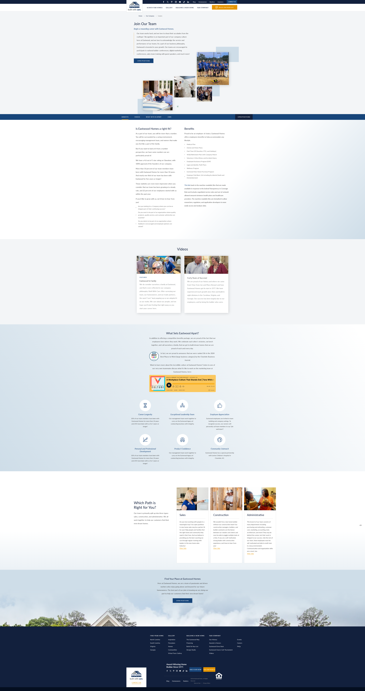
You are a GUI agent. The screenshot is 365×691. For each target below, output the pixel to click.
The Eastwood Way (193, 639)
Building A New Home (195, 635)
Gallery (169, 7)
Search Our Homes (155, 7)
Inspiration (171, 639)
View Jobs (183, 548)
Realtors (212, 2)
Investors (220, 2)
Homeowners (202, 2)
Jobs (169, 117)
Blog (194, 2)
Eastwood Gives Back (216, 646)
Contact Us (136, 682)
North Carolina (155, 639)
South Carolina (155, 643)
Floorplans (171, 643)
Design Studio (191, 650)
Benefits (125, 117)
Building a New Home (185, 7)
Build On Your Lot (192, 646)
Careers (239, 643)
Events (239, 639)
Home (140, 16)
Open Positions (143, 61)
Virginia (152, 646)
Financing (189, 643)
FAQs (239, 646)
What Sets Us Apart (153, 117)
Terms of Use (197, 683)
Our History (213, 639)
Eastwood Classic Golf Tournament (221, 650)
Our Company (203, 7)
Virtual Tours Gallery (175, 653)
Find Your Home (157, 635)
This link (187, 185)
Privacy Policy (206, 683)
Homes (170, 646)
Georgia (153, 650)
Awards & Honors (215, 643)
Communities (172, 650)
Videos (137, 117)
